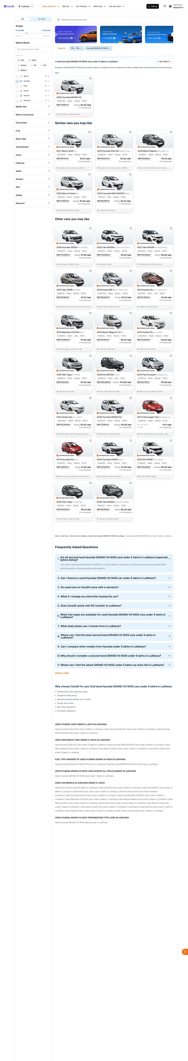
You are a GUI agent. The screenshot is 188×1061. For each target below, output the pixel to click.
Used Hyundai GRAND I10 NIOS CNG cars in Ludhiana (80, 764)
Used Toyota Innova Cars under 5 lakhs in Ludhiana (139, 810)
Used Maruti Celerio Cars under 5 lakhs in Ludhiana (123, 748)
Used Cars (65, 536)
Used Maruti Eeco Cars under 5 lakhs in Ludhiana (122, 803)
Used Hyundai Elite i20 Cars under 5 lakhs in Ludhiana (129, 729)
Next (173, 34)
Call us (154, 6)
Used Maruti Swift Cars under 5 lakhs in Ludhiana (103, 807)
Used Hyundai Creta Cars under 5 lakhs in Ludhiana (79, 729)
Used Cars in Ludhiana (78, 536)
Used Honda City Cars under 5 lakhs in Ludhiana (95, 791)
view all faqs (62, 673)
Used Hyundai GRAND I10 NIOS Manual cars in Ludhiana (81, 822)
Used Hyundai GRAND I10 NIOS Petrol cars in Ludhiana (132, 764)
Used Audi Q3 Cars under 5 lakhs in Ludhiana (120, 787)
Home (57, 536)
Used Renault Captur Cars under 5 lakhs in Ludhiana (89, 810)
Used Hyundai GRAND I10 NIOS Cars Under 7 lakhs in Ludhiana (84, 776)
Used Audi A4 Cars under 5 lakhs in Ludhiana (76, 787)
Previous (55, 34)
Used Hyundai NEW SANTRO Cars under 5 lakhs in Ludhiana (135, 744)
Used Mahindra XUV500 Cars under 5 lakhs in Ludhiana (91, 799)
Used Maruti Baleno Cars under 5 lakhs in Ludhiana (142, 799)
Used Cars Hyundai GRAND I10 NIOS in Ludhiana (107, 536)
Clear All (61, 48)
